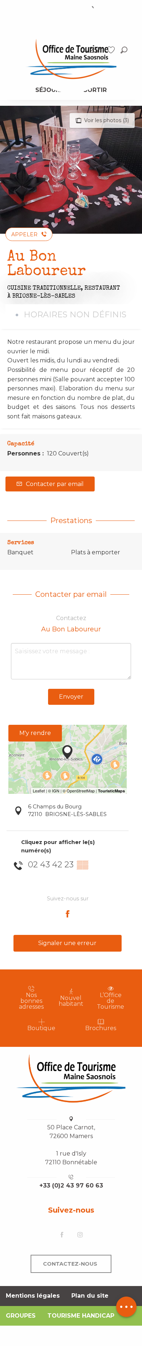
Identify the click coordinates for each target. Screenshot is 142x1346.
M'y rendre (35, 733)
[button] (124, 50)
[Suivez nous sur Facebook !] (62, 1235)
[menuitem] (71, 58)
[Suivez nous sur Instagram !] (80, 1235)
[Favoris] (112, 50)
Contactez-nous (70, 1264)
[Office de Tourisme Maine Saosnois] (71, 1078)
